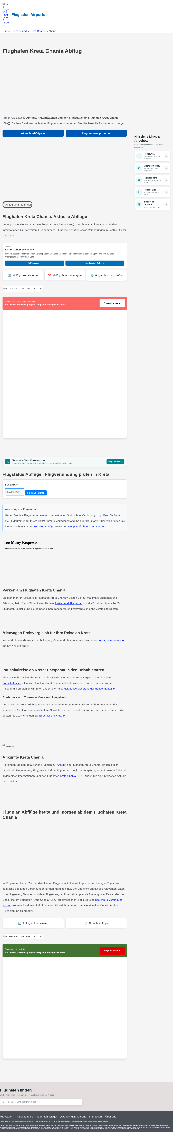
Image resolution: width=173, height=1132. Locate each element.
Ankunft (61, 764)
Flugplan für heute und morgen (86, 526)
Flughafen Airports (28, 14)
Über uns (110, 1116)
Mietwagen (6, 1116)
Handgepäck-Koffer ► (95, 263)
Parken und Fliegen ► (68, 603)
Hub (5, 31)
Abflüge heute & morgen (65, 275)
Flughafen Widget (46, 1116)
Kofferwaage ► (34, 263)
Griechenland (19, 31)
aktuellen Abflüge (43, 526)
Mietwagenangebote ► (110, 640)
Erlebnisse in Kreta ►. (52, 715)
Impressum (96, 1116)
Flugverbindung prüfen (107, 275)
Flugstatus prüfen (35, 493)
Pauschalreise (24, 1116)
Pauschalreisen (12, 683)
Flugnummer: (11, 485)
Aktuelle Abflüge (96, 923)
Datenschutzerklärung (73, 1116)
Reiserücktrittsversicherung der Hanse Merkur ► (86, 688)
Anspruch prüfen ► (112, 303)
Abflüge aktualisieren (23, 275)
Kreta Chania (38, 31)
